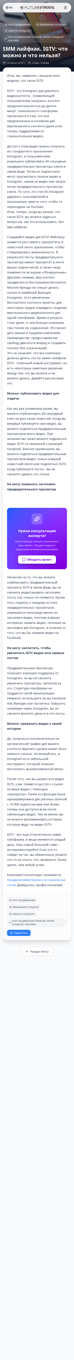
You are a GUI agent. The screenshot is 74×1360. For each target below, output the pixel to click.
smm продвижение (19, 24)
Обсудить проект (39, 559)
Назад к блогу (39, 951)
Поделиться (21, 932)
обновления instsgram (52, 24)
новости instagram (19, 30)
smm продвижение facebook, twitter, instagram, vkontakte (36, 38)
